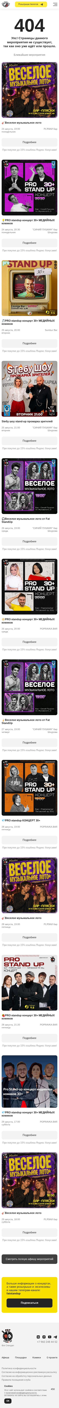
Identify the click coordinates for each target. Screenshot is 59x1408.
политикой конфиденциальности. (21, 1393)
